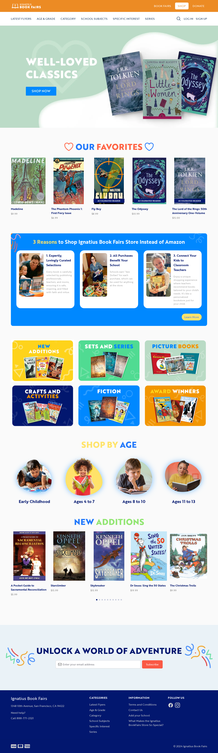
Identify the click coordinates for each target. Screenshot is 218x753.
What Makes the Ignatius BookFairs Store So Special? (146, 723)
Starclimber (18, 585)
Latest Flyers (21, 19)
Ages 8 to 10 (133, 501)
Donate (198, 6)
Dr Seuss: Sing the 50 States (108, 585)
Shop (182, 6)
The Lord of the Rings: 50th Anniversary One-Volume (189, 211)
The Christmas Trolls (143, 585)
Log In (188, 19)
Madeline (17, 209)
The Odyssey (140, 209)
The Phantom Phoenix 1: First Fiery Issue (67, 211)
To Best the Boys (180, 585)
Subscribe (152, 664)
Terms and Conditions (143, 704)
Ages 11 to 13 (183, 501)
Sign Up (201, 19)
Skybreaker (58, 585)
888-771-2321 (25, 718)
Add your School (139, 715)
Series (150, 19)
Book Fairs (162, 6)
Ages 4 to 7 (84, 501)
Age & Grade (46, 19)
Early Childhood (34, 501)
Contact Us (136, 710)
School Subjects (94, 19)
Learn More (191, 317)
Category (68, 19)
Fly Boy (96, 209)
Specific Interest (126, 19)
